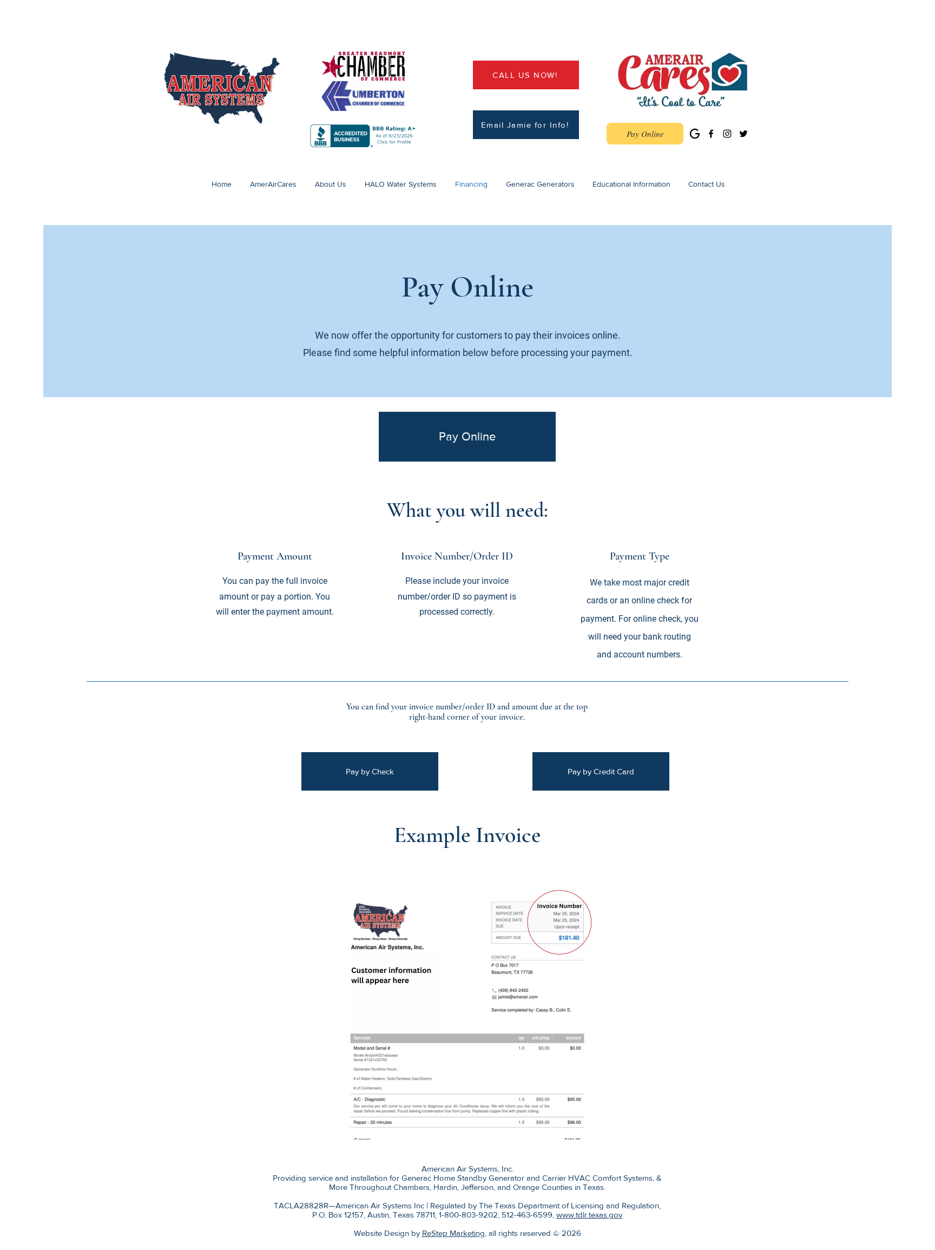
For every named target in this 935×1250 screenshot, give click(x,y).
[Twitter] (743, 133)
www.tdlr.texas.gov (589, 1214)
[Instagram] (727, 133)
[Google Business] (694, 133)
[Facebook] (711, 133)
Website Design (381, 1233)
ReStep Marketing (453, 1233)
